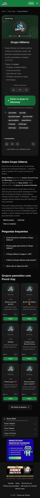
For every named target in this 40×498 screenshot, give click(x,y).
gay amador (12, 113)
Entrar (11, 319)
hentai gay (12, 124)
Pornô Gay (11, 11)
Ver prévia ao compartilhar (18, 149)
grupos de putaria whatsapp (26, 185)
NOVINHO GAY (22, 124)
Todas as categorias (9, 224)
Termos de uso (26, 483)
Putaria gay (12, 128)
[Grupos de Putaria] (4, 3)
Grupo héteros (26, 120)
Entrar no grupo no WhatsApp (19, 100)
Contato (11, 483)
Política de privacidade (11, 486)
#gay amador (23, 183)
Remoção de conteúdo (29, 486)
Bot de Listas (20, 488)
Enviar (31, 3)
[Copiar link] (33, 144)
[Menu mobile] (37, 3)
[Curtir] (14, 90)
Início (4, 11)
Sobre (17, 483)
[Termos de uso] (20, 469)
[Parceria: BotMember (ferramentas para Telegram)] (20, 450)
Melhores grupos (8, 220)
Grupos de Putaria (23, 495)
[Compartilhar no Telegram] (12, 144)
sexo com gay (23, 128)
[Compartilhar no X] (17, 144)
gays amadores (14, 120)
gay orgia (22, 113)
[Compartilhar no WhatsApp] (7, 144)
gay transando (27, 116)
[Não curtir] (26, 90)
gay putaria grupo (14, 116)
